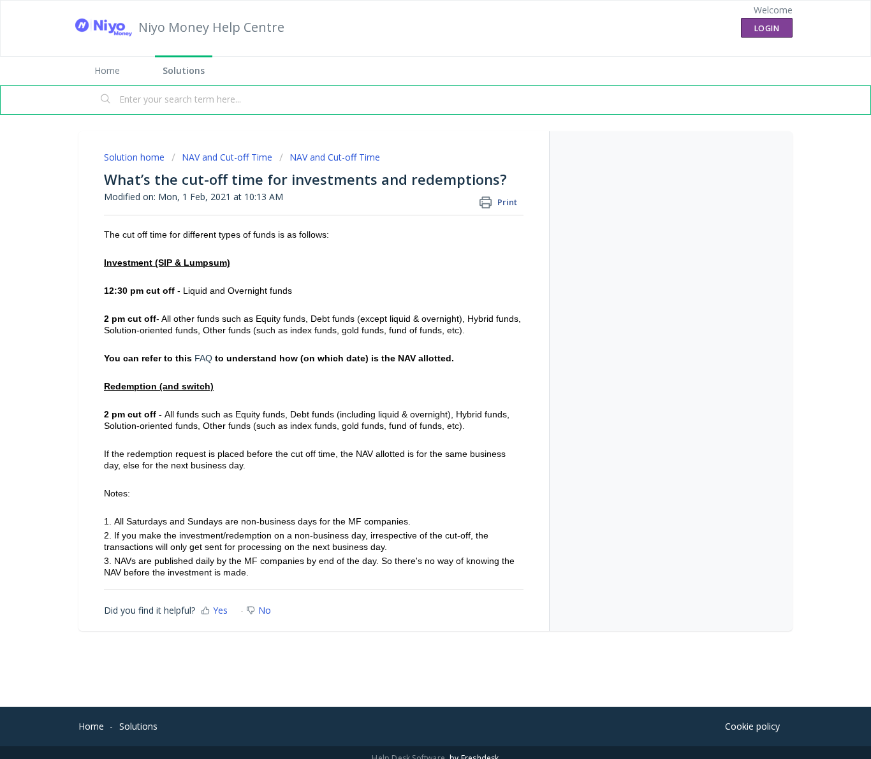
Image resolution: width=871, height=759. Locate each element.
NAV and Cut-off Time (227, 157)
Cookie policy (752, 726)
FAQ (203, 358)
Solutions (184, 70)
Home (107, 70)
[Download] (412, 213)
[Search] (106, 100)
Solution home (135, 157)
